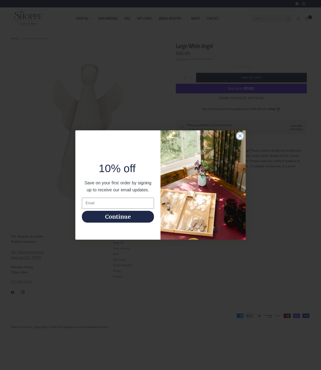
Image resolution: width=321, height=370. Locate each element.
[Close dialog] (240, 136)
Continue (118, 216)
